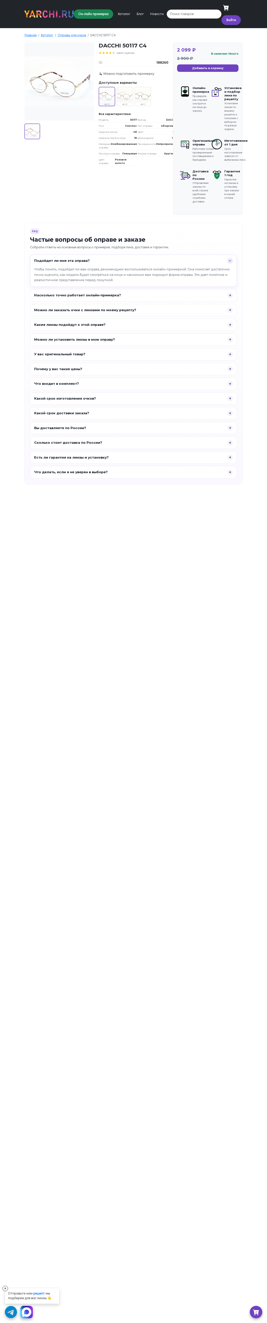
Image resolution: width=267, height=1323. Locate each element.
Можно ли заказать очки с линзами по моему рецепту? (85, 310)
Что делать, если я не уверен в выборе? (71, 472)
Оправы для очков (72, 35)
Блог (140, 14)
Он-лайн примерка (93, 14)
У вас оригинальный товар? (59, 354)
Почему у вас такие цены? (58, 369)
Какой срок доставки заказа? (61, 413)
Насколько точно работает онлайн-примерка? (77, 295)
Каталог (124, 14)
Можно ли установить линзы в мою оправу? (74, 339)
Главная (30, 35)
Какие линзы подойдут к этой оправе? (70, 325)
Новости (157, 14)
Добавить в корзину (208, 68)
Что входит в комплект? (56, 384)
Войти (231, 20)
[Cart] (225, 7)
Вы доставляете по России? (60, 428)
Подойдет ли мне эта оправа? (62, 261)
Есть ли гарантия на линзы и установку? (71, 457)
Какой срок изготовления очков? (65, 398)
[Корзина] (256, 1312)
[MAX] (26, 1312)
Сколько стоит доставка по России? (68, 443)
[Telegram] (10, 1312)
